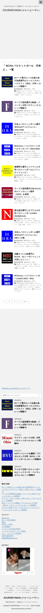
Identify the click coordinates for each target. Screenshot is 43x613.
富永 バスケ (26, 224)
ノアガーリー (18, 116)
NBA (3, 522)
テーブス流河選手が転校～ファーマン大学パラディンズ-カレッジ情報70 (27, 105)
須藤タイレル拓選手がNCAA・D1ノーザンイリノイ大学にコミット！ (27, 257)
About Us (5, 518)
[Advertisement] (21, 36)
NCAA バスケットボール (24, 113)
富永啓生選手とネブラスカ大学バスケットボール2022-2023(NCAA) (27, 213)
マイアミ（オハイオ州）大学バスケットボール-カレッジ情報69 (27, 440)
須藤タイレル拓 (19, 268)
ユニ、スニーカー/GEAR (11, 533)
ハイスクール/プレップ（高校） (14, 531)
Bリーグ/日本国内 (9, 520)
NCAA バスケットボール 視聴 (24, 289)
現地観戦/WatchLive (9, 538)
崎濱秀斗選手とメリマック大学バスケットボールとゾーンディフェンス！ (27, 170)
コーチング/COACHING (11, 529)
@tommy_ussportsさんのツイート (16, 388)
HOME (7, 586)
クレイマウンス (35, 115)
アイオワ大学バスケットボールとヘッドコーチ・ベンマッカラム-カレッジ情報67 (27, 472)
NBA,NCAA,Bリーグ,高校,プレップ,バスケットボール (21, 602)
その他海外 (6, 527)
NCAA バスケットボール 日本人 (28, 93)
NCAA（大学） (31, 89)
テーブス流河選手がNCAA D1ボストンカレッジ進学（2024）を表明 (27, 191)
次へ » (26, 301)
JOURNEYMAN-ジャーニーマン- (21, 10)
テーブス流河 (35, 246)
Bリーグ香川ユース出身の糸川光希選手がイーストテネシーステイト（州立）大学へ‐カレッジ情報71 (21, 489)
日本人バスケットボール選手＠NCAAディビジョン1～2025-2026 (27, 127)
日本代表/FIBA (7, 536)
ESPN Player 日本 (22, 283)
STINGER (28, 608)
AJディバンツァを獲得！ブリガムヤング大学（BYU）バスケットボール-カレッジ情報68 (27, 456)
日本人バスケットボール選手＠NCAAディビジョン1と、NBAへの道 (27, 235)
